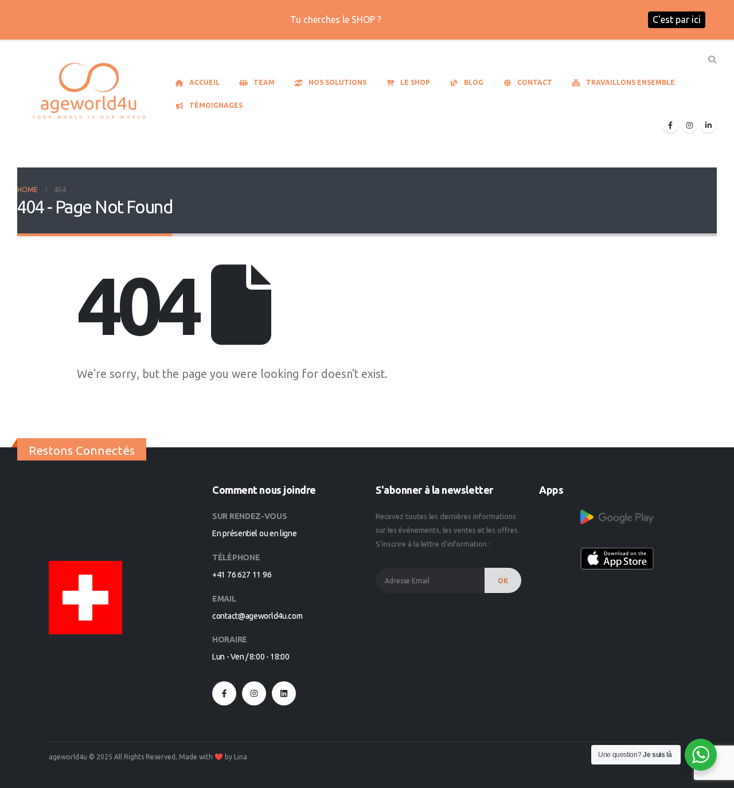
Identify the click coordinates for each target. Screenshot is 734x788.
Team (264, 82)
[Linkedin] (284, 693)
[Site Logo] (89, 92)
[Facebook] (670, 125)
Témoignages (216, 105)
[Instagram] (689, 125)
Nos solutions (337, 82)
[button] (712, 60)
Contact (534, 82)
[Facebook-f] (224, 693)
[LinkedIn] (708, 125)
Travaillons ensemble (630, 82)
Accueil (204, 82)
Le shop (415, 82)
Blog (473, 82)
